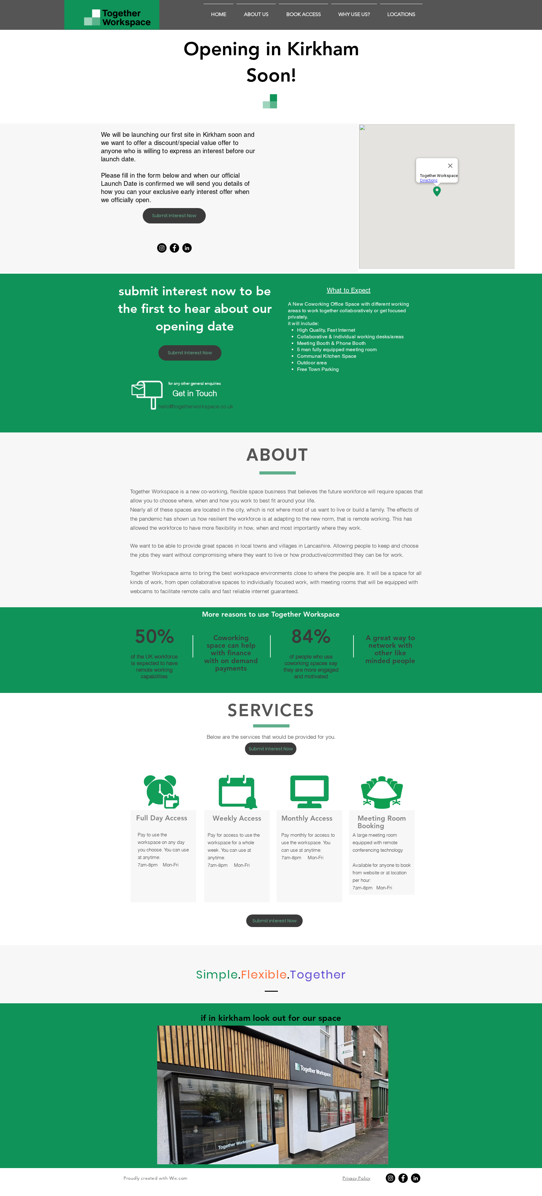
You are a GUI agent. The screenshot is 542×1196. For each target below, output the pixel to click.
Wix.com (178, 1178)
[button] (354, 11)
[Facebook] (174, 248)
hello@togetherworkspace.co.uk (195, 406)
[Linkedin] (187, 248)
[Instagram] (162, 248)
